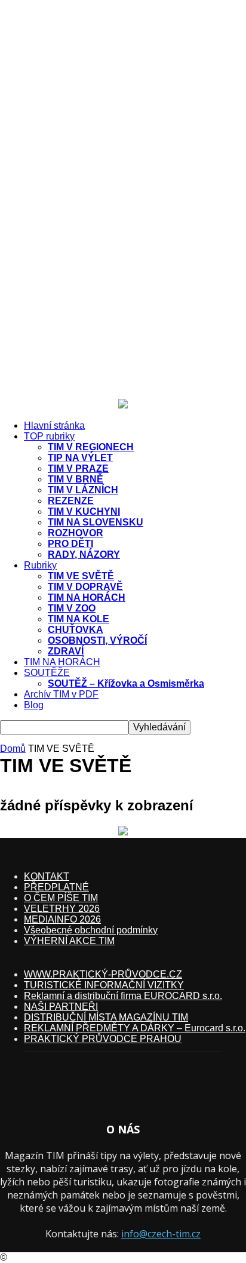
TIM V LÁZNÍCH (83, 490)
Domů (13, 748)
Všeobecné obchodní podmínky (91, 930)
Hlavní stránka (54, 425)
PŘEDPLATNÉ (56, 887)
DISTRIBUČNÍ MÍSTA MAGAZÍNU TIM (106, 1017)
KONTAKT (46, 876)
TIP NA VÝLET (80, 458)
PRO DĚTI (70, 544)
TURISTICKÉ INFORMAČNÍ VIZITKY (104, 985)
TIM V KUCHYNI (84, 511)
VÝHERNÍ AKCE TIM (69, 941)
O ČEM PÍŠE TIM (61, 898)
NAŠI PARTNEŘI (61, 1006)
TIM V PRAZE (78, 468)
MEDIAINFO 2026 (62, 919)
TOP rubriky (49, 436)
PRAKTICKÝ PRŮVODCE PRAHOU (103, 1039)
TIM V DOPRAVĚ (85, 587)
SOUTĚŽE (47, 673)
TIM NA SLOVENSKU (95, 522)
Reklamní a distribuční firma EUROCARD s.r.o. (123, 996)
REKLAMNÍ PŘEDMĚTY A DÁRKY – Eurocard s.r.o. (134, 1028)
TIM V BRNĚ (75, 479)
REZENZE (71, 501)
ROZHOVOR (75, 533)
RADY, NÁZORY (84, 554)
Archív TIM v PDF (61, 694)
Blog (34, 705)
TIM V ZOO (72, 608)
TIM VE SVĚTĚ (81, 576)
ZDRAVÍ (66, 651)
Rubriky (40, 565)
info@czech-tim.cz (161, 1233)
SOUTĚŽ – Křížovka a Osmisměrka (126, 683)
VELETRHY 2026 (62, 909)
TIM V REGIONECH (91, 447)
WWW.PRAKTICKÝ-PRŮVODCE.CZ (103, 974)
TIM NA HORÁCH (86, 597)
